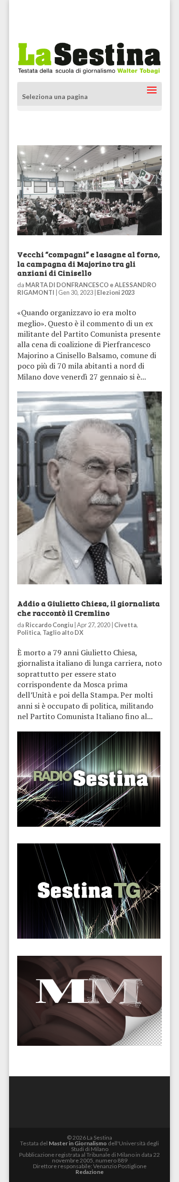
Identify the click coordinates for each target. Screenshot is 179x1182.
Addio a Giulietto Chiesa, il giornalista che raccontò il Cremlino (88, 607)
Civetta (125, 625)
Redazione (89, 1171)
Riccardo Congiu (49, 625)
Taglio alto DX (63, 632)
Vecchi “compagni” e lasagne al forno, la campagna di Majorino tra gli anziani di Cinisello (88, 263)
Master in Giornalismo (78, 1143)
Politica (28, 632)
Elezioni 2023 (116, 292)
